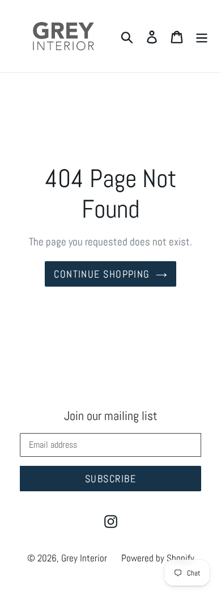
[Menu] (201, 36)
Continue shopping (102, 273)
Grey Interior (84, 558)
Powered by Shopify (157, 558)
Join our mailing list (111, 415)
